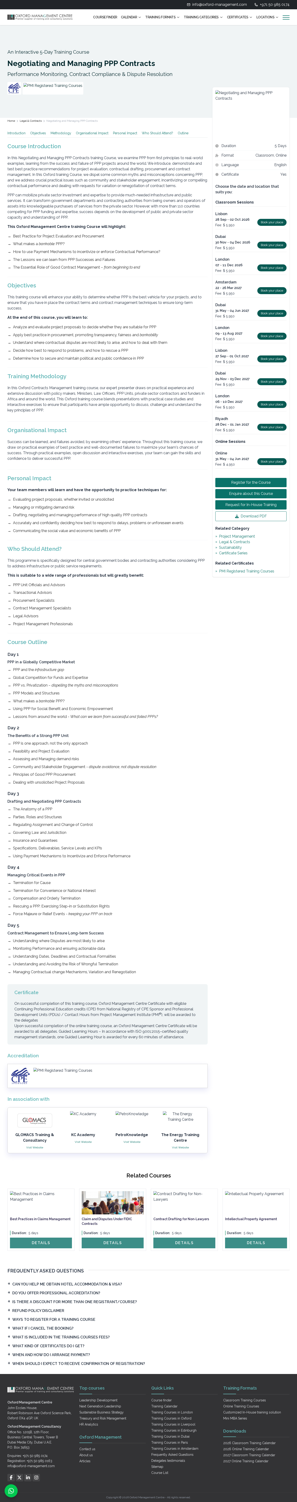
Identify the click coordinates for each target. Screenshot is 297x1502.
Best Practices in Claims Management (40, 1219)
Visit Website (34, 1147)
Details (41, 1243)
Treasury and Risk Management (102, 1418)
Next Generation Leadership (100, 1406)
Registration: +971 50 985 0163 (29, 1461)
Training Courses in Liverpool (173, 1424)
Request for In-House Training (251, 505)
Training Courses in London (172, 1412)
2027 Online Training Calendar (245, 1461)
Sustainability (230, 547)
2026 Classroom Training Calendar (249, 1443)
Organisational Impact (92, 133)
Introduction (16, 133)
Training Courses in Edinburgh (174, 1430)
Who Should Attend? (157, 133)
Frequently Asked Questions (172, 1454)
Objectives (38, 133)
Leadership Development (98, 1400)
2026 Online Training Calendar (246, 1449)
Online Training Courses (241, 1406)
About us (86, 1455)
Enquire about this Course (251, 493)
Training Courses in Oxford (171, 1418)
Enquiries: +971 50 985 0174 (27, 1456)
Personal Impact (125, 133)
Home (11, 120)
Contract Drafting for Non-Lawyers (181, 1219)
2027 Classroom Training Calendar (249, 1455)
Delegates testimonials (168, 1461)
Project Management (237, 536)
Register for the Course (251, 482)
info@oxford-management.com (219, 4)
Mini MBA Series (235, 1418)
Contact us (87, 1449)
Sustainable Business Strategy (101, 1412)
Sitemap (157, 1467)
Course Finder (105, 17)
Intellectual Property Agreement (251, 1219)
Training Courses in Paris (169, 1442)
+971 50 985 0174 (275, 4)
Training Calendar (164, 1406)
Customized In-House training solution (252, 1412)
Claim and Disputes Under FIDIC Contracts (107, 1221)
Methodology (61, 133)
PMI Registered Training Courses (246, 571)
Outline (183, 133)
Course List (159, 1473)
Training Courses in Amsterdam (174, 1448)
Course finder (161, 1400)
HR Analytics (88, 1424)
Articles (84, 1461)
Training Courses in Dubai (170, 1436)
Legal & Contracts (31, 120)
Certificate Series (233, 553)
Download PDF (254, 516)
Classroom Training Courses (244, 1400)
